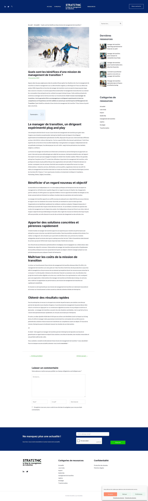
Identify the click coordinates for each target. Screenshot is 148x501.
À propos (57, 6)
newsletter (64, 343)
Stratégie (102, 125)
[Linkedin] (5, 6)
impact (102, 112)
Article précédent (36, 356)
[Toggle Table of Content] (41, 114)
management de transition (107, 118)
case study (103, 109)
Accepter (110, 494)
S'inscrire (118, 442)
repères (102, 122)
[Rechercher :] (111, 23)
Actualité (102, 106)
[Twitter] (8, 6)
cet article (84, 341)
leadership (103, 115)
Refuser (124, 494)
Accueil (49, 6)
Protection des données (118, 498)
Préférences (138, 494)
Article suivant (82, 356)
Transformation (104, 128)
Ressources (91, 6)
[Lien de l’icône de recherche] (12, 6)
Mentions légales (99, 468)
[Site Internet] (77, 402)
